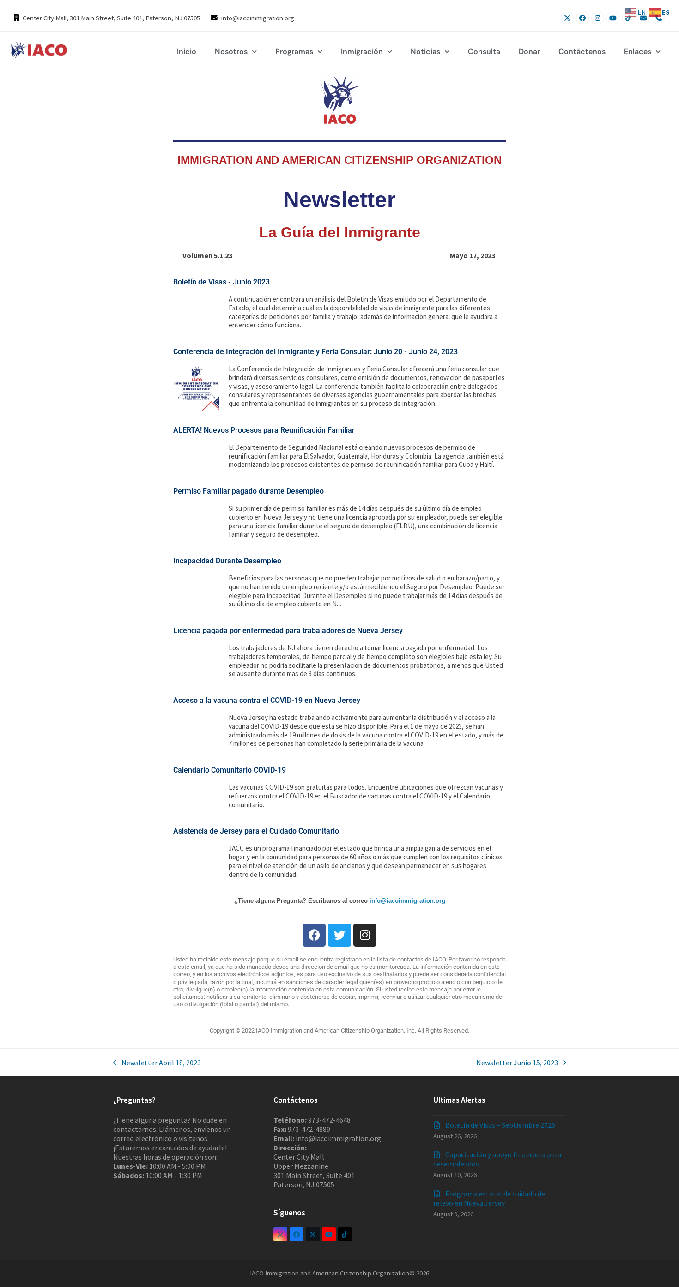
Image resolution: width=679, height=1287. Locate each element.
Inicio (186, 51)
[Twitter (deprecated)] (313, 1234)
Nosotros (231, 51)
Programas (294, 51)
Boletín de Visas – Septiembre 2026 (500, 1125)
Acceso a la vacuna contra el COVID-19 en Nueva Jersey (266, 700)
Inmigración (362, 51)
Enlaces (637, 51)
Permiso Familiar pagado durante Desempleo (248, 491)
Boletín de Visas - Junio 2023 (221, 282)
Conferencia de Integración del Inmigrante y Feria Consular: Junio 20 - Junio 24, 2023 (315, 351)
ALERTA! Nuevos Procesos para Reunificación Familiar (264, 430)
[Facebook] (582, 18)
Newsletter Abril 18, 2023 (157, 1062)
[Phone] (658, 18)
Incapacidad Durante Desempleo (227, 560)
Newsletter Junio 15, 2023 (517, 1062)
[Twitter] (567, 18)
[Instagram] (597, 18)
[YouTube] (612, 18)
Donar (529, 51)
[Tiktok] (628, 18)
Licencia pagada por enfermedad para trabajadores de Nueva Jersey (288, 630)
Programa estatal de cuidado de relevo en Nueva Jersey (489, 1198)
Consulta (484, 51)
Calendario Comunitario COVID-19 (229, 770)
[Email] (643, 18)
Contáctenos (582, 51)
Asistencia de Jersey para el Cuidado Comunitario (256, 831)
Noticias (425, 51)
